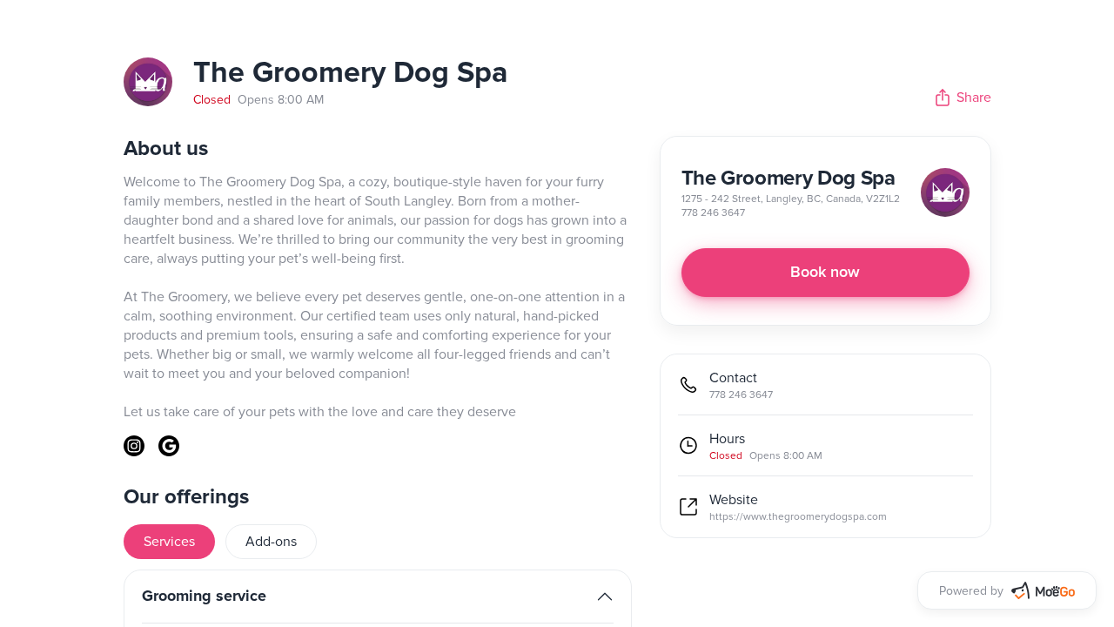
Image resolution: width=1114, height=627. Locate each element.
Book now (825, 272)
